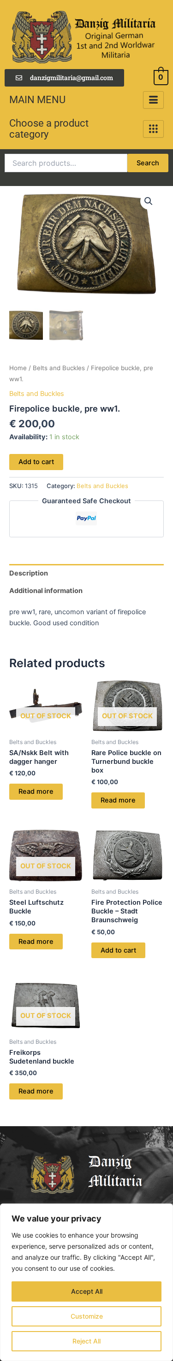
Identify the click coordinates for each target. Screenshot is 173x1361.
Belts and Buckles (59, 368)
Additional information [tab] (46, 591)
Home (18, 368)
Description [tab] (28, 573)
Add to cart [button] (118, 950)
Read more (36, 791)
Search (148, 163)
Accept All (86, 1291)
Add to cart (36, 462)
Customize (87, 1316)
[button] (148, 201)
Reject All (86, 1341)
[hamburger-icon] (153, 100)
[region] (86, 1282)
